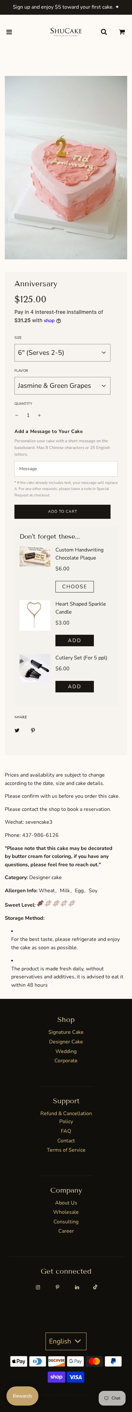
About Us (66, 1202)
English (61, 1341)
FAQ (66, 1131)
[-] (16, 415)
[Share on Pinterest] (33, 730)
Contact (66, 1140)
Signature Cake (66, 1032)
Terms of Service (66, 1150)
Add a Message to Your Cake (48, 431)
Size (17, 337)
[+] (39, 415)
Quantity (23, 403)
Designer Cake (66, 1041)
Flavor (21, 370)
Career (66, 1231)
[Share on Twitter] (17, 730)
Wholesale (66, 1212)
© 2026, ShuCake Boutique (63, 1395)
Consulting (66, 1221)
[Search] (104, 32)
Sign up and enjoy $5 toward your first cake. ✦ (66, 7)
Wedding (66, 1051)
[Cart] (122, 32)
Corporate (66, 1060)
